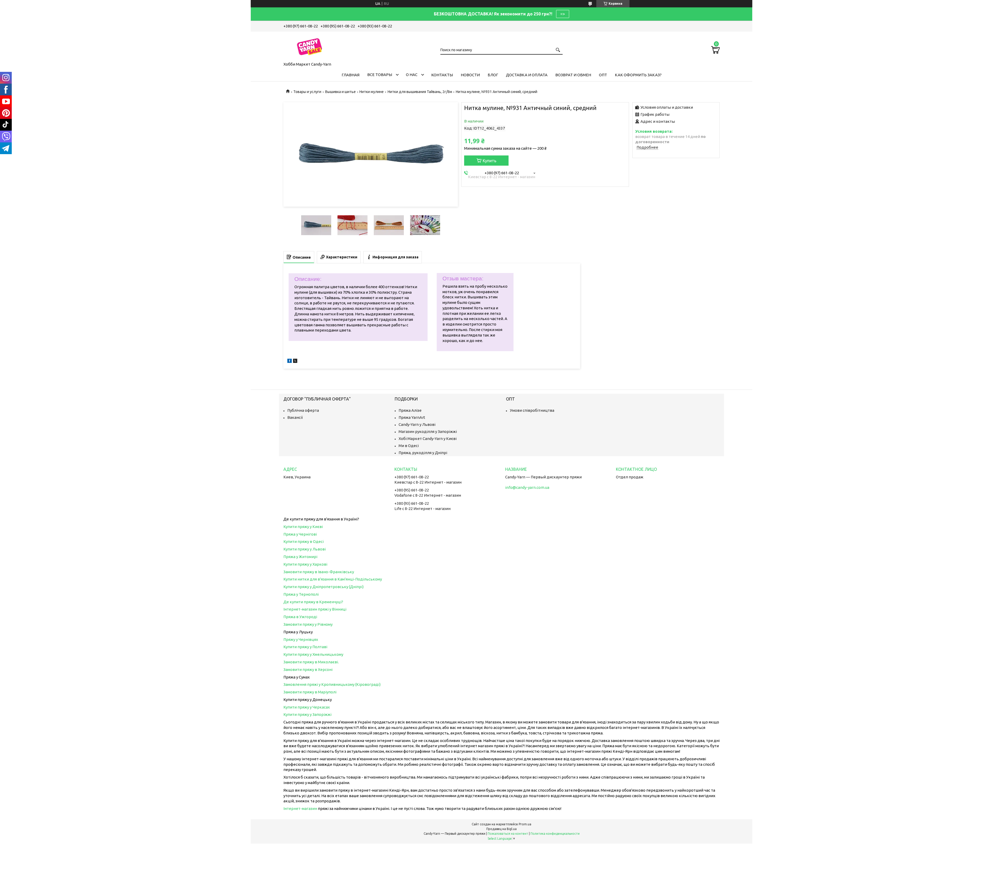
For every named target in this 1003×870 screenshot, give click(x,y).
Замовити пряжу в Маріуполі (309, 692)
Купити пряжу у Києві (303, 526)
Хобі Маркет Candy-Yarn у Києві (428, 438)
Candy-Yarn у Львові (417, 424)
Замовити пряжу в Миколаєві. (311, 662)
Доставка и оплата (526, 75)
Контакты (442, 75)
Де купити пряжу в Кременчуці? (313, 602)
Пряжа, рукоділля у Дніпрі (423, 452)
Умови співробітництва (532, 410)
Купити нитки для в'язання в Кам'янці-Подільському (332, 579)
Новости (470, 75)
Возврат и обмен (573, 75)
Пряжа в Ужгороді (300, 616)
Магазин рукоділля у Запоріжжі (428, 431)
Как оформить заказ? (638, 75)
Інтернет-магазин (300, 808)
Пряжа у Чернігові (300, 534)
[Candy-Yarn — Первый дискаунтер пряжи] (309, 46)
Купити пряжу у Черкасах (306, 707)
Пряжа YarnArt (412, 417)
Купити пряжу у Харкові (305, 564)
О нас (411, 74)
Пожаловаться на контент (508, 833)
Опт (603, 75)
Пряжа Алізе (410, 410)
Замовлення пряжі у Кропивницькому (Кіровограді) (332, 684)
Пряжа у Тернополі (301, 594)
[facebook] (289, 361)
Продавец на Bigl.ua (501, 829)
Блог (493, 75)
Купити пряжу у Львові (304, 549)
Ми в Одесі (409, 445)
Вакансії (295, 417)
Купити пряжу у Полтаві (305, 647)
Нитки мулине (371, 92)
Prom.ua (525, 824)
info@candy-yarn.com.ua (527, 487)
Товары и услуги (307, 92)
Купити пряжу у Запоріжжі (307, 714)
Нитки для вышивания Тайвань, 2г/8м (420, 92)
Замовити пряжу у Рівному (308, 624)
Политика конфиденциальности (555, 833)
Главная (350, 75)
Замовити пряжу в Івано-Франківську (318, 572)
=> (562, 13)
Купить (489, 160)
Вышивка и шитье (340, 92)
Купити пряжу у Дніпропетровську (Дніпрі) (323, 586)
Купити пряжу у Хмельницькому (313, 654)
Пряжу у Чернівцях (300, 639)
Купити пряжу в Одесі (303, 541)
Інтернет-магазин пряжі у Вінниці (314, 609)
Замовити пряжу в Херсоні (308, 669)
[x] (295, 361)
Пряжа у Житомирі (300, 556)
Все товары (379, 74)
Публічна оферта (303, 410)
